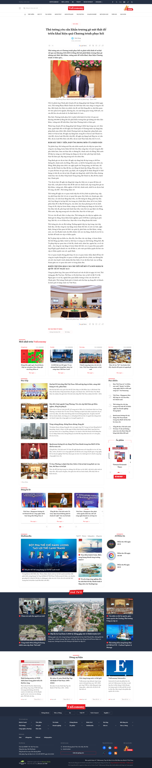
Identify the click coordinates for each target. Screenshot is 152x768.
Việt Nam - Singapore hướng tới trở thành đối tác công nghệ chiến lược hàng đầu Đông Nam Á (34, 514)
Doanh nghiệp (91, 14)
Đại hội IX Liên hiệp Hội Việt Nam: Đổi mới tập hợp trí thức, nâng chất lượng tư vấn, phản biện (74, 386)
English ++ (99, 2)
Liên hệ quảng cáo (78, 753)
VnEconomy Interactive (117, 678)
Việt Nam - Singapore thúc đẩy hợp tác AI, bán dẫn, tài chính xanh (122, 397)
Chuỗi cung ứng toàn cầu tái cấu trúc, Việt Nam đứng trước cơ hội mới (91, 367)
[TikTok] (128, 2)
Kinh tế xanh (69, 14)
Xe (73, 2)
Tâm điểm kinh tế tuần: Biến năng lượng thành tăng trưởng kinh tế (90, 557)
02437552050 (67, 749)
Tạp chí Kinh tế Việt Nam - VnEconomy (122, 762)
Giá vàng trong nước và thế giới (90, 678)
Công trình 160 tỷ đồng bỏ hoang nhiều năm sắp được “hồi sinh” (32, 644)
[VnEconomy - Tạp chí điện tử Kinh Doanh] (76, 706)
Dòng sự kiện (76, 657)
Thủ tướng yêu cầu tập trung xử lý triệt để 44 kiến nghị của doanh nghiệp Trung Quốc (122, 408)
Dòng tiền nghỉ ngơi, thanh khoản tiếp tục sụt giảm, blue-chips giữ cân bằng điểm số (32, 367)
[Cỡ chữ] (52, 45)
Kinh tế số (58, 14)
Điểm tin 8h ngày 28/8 (123, 566)
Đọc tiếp (24, 381)
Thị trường (80, 14)
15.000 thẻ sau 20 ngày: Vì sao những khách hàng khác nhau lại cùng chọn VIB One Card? (61, 367)
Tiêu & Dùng (65, 2)
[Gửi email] (96, 45)
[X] (116, 2)
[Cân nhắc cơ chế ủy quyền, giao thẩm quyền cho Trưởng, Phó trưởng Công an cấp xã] (120, 606)
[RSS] (115, 753)
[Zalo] (120, 2)
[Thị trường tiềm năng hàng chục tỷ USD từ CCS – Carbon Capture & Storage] (120, 633)
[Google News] (132, 2)
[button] (76, 526)
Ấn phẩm (120, 440)
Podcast (84, 536)
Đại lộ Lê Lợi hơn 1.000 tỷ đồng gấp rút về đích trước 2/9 (75, 634)
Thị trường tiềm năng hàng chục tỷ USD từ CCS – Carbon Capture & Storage (119, 645)
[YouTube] (124, 2)
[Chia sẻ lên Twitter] (93, 45)
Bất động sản (104, 14)
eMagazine (99, 536)
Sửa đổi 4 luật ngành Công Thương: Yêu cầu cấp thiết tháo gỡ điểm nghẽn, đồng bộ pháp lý (73, 405)
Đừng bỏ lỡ (26, 490)
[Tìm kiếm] (24, 8)
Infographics (91, 536)
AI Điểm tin (120, 536)
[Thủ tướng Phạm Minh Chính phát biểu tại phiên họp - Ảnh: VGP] (76, 61)
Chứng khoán (53, 2)
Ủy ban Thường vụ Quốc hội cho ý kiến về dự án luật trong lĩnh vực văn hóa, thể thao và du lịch (74, 465)
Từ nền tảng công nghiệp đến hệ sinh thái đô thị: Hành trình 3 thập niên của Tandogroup (90, 581)
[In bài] (49, 45)
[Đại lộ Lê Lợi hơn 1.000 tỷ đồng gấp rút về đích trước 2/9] (76, 615)
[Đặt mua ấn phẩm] (128, 7)
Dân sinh (123, 14)
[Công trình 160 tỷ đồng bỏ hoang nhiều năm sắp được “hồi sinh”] (32, 633)
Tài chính (48, 14)
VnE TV (78, 2)
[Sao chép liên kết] (99, 45)
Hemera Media (46, 761)
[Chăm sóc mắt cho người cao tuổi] (32, 606)
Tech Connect (88, 2)
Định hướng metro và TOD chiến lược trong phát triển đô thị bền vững (31, 681)
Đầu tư (40, 14)
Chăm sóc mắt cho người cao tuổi (33, 616)
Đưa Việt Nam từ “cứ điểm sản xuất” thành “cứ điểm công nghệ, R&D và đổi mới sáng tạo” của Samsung (122, 387)
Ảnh (20, 737)
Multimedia (26, 536)
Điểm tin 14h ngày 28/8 (124, 543)
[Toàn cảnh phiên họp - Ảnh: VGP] (76, 286)
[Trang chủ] (25, 14)
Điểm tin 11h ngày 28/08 (123, 555)
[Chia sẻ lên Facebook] (90, 45)
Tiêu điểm (31, 14)
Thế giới (114, 14)
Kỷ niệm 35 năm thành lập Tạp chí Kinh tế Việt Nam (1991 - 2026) (61, 681)
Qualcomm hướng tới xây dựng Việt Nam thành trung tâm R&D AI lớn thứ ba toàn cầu (74, 445)
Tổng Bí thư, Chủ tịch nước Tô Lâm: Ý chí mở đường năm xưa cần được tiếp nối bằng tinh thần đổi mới (122, 430)
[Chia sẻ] (102, 45)
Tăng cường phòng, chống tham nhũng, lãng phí (66, 424)
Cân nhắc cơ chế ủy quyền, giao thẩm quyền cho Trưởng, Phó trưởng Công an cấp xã (120, 618)
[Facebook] (112, 2)
